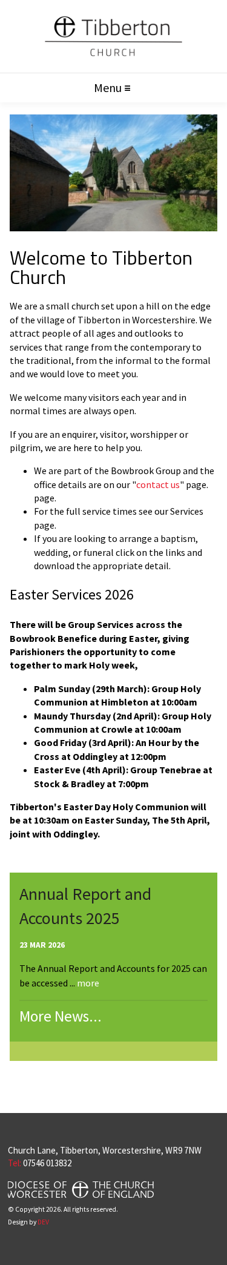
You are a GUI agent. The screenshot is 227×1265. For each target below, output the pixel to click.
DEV (43, 1222)
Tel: (14, 1163)
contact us (158, 484)
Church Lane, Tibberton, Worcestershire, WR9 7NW (105, 1150)
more (88, 983)
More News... (60, 1016)
